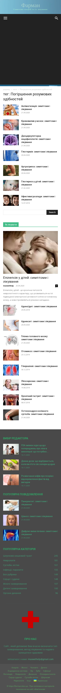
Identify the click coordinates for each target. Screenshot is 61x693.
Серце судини (15, 677)
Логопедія (7, 674)
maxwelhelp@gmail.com (40, 659)
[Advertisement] (30, 54)
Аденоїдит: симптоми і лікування (39, 306)
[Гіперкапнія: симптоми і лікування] (11, 370)
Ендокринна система (17, 671)
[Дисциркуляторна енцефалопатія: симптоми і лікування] (11, 139)
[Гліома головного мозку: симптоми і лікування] (11, 340)
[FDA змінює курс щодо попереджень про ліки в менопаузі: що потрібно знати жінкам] (11, 449)
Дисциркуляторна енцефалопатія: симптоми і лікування (36, 139)
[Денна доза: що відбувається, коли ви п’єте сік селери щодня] (11, 465)
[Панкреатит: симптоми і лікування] (11, 505)
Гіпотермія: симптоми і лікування (39, 151)
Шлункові (45, 677)
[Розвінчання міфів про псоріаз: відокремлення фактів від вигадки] (11, 479)
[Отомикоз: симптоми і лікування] (11, 355)
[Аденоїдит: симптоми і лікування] (11, 310)
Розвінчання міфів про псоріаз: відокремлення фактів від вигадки (37, 479)
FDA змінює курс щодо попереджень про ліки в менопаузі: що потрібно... (34, 448)
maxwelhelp (8, 286)
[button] (5, 18)
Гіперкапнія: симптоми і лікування (39, 366)
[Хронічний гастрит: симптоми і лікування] (11, 399)
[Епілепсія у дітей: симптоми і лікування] (30, 252)
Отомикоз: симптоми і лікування (38, 351)
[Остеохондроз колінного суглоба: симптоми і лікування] (11, 414)
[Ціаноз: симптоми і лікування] (11, 520)
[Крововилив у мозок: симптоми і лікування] (11, 124)
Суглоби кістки (31, 677)
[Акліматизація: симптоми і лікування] (11, 110)
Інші (29, 680)
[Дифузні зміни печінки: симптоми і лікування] (11, 535)
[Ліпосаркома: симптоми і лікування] (11, 385)
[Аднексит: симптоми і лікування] (11, 325)
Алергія (15, 667)
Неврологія (20, 674)
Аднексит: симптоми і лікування (38, 321)
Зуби (38, 671)
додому (6, 89)
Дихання (33, 674)
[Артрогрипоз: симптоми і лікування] (11, 170)
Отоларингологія (47, 674)
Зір (31, 671)
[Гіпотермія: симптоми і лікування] (11, 155)
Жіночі (24, 667)
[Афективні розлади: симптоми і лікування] (11, 200)
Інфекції (47, 671)
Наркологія (19, 680)
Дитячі (44, 667)
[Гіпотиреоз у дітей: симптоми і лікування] (11, 185)
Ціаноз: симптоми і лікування (37, 516)
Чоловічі (34, 667)
